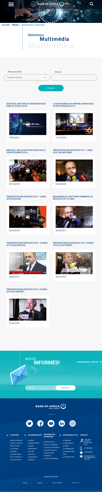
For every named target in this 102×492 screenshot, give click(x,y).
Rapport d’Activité (51, 450)
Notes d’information (51, 458)
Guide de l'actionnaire (52, 447)
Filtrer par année (15, 72)
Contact (25, 482)
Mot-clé (58, 72)
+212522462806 (88, 448)
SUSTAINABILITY (69, 435)
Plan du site (75, 482)
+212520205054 (88, 452)
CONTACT (84, 435)
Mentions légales (57, 482)
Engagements (68, 443)
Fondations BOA (69, 457)
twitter (29, 423)
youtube (51, 423)
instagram (72, 423)
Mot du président (17, 440)
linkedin (61, 423)
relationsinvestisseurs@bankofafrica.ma (89, 457)
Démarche (67, 440)
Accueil (5, 25)
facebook (40, 423)
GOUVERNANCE (34, 435)
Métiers (14, 451)
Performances (69, 448)
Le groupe (40, 482)
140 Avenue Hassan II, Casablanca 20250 (88, 442)
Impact (66, 446)
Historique (14, 448)
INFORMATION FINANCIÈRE (49, 436)
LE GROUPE (14, 435)
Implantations (16, 459)
